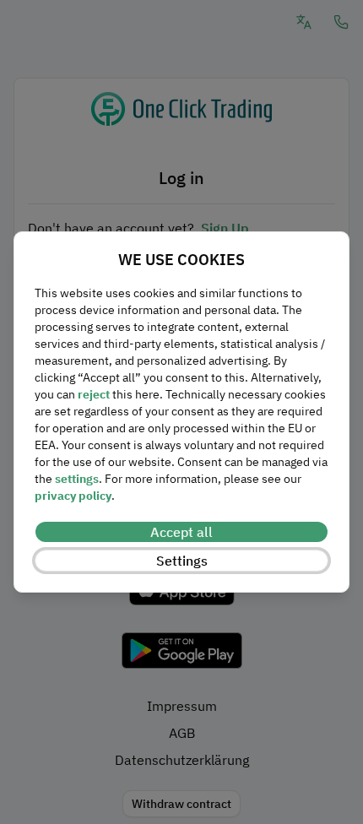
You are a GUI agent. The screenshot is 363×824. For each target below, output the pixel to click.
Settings (182, 560)
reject (94, 394)
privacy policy (73, 495)
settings (77, 478)
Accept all (181, 531)
